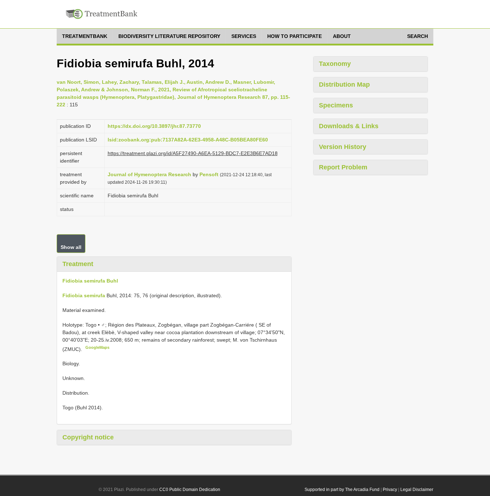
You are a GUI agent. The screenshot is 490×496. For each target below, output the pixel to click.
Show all (71, 247)
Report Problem (343, 167)
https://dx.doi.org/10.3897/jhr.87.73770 (154, 126)
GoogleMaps (97, 347)
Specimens (336, 105)
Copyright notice (88, 437)
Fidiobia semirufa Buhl (90, 281)
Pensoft (208, 174)
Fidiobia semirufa (83, 295)
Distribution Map (344, 84)
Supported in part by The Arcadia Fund (342, 489)
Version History (342, 146)
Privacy (390, 489)
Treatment (77, 264)
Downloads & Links (348, 126)
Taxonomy (335, 63)
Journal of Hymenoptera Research (149, 174)
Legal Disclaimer (416, 489)
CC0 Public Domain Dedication (189, 489)
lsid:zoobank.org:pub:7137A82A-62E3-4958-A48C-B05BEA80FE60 (188, 140)
